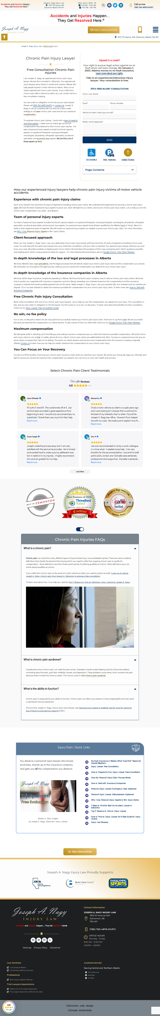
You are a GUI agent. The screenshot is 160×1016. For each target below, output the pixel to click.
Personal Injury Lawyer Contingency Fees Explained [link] (113, 788)
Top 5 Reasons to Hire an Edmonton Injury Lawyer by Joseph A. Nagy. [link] (99, 582)
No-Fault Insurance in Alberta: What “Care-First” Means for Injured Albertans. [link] (116, 761)
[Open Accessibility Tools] (4, 37)
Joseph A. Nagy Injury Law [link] (31, 46)
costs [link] (124, 319)
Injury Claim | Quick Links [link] (74, 747)
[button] (103, 5)
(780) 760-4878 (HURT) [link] (143, 7)
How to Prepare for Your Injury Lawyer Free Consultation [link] (115, 772)
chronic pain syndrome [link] (96, 675)
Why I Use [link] (22, 231)
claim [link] (16, 207)
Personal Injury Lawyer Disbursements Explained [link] (112, 794)
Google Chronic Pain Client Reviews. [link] (119, 252)
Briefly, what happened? (93, 121)
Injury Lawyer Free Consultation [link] (105, 766)
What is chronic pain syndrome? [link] (42, 659)
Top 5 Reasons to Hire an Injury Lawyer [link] (108, 811)
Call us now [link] (139, 4)
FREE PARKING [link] (109, 159)
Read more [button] (32, 420)
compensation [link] (30, 114)
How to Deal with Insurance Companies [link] (108, 783)
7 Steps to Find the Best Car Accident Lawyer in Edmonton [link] (111, 806)
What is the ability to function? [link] (41, 688)
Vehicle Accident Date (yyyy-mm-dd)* (98, 112)
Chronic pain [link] (48, 46)
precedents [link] (43, 263)
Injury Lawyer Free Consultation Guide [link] (42, 307)
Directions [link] (128, 159)
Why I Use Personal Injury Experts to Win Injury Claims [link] (115, 799)
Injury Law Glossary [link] (99, 822)
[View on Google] (22, 398)
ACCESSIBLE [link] (91, 159)
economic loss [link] (43, 138)
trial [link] (38, 337)
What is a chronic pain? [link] (37, 548)
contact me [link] (59, 105)
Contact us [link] (25, 343)
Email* (85, 103)
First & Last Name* (91, 94)
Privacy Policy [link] (40, 947)
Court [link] (122, 225)
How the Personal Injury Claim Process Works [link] (111, 777)
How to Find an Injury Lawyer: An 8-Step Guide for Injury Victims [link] (115, 817)
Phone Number (116, 103)
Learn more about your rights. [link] (109, 73)
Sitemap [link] (27, 947)
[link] (48, 3)
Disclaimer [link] (55, 947)
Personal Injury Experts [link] (37, 231)
